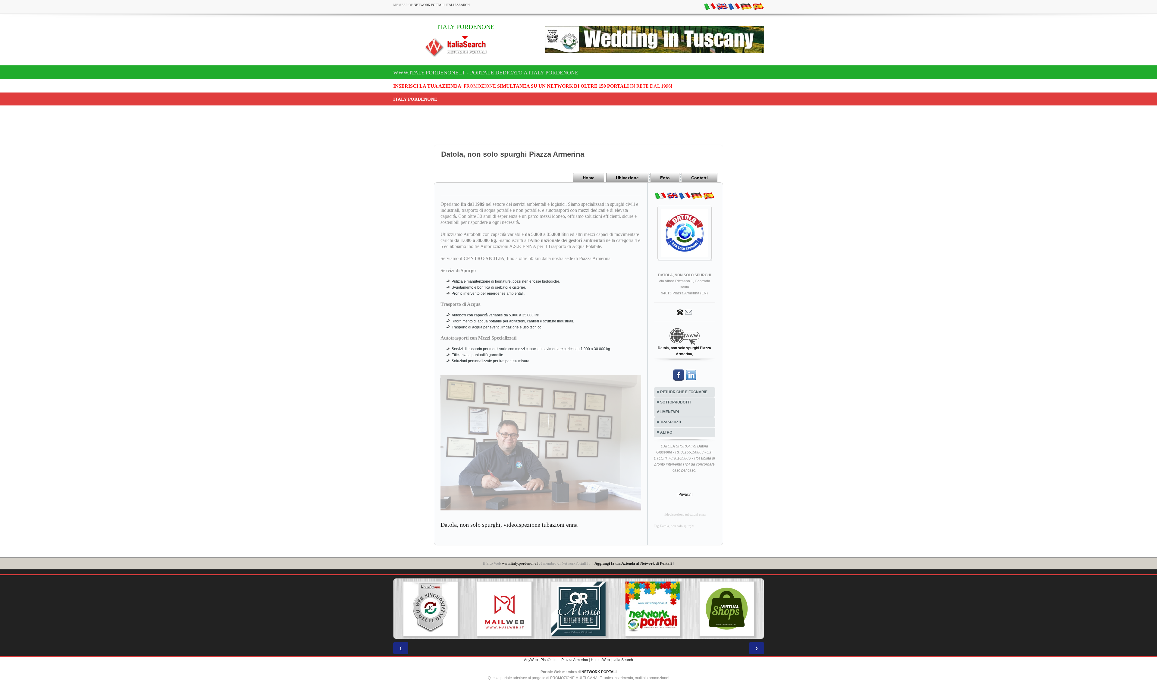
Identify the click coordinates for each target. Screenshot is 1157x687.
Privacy (685, 494)
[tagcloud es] (758, 6)
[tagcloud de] (746, 6)
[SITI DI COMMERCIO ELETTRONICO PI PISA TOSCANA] (653, 609)
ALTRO (666, 432)
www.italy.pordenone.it (521, 563)
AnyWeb (531, 660)
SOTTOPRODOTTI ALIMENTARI (674, 407)
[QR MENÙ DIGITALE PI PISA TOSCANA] (504, 609)
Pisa (544, 660)
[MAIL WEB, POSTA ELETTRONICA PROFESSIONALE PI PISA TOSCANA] (430, 609)
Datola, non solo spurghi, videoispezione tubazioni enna (509, 524)
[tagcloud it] (710, 6)
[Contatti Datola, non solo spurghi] (684, 312)
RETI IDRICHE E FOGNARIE (683, 392)
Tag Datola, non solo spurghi (674, 526)
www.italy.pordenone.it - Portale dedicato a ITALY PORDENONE (485, 73)
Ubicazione (627, 177)
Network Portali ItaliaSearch (442, 5)
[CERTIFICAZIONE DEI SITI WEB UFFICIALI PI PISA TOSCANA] (727, 609)
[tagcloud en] (722, 6)
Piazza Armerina (574, 660)
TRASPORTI (670, 422)
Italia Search (623, 660)
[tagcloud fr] (734, 6)
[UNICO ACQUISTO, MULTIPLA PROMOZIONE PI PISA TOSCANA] (578, 609)
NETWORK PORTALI (599, 672)
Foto (665, 177)
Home (588, 177)
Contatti (699, 177)
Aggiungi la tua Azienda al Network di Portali (633, 563)
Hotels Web (600, 660)
